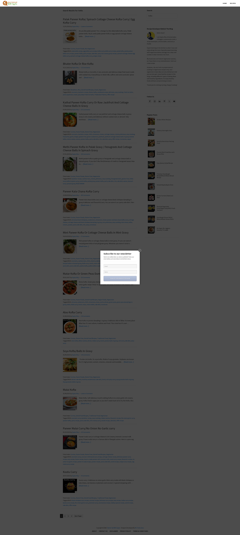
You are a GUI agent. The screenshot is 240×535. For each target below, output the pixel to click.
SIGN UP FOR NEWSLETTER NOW (120, 278)
